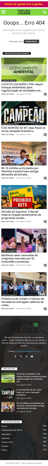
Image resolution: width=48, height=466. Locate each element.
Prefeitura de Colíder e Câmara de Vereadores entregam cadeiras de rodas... (22, 302)
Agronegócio (6, 434)
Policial (4, 426)
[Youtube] (32, 357)
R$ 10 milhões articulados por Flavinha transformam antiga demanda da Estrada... (20, 171)
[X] (27, 357)
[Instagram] (21, 357)
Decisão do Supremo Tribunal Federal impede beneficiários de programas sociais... (21, 215)
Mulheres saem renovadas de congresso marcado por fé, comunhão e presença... (19, 258)
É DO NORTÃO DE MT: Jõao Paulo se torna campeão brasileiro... (23, 129)
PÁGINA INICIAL (31, 41)
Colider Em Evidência (9, 80)
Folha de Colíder (7, 94)
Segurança (5, 438)
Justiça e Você (7, 442)
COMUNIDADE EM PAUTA (10, 124)
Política (4, 450)
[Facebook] (16, 357)
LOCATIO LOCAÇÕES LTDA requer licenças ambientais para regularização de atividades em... (22, 87)
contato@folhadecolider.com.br (27, 351)
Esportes (4, 446)
